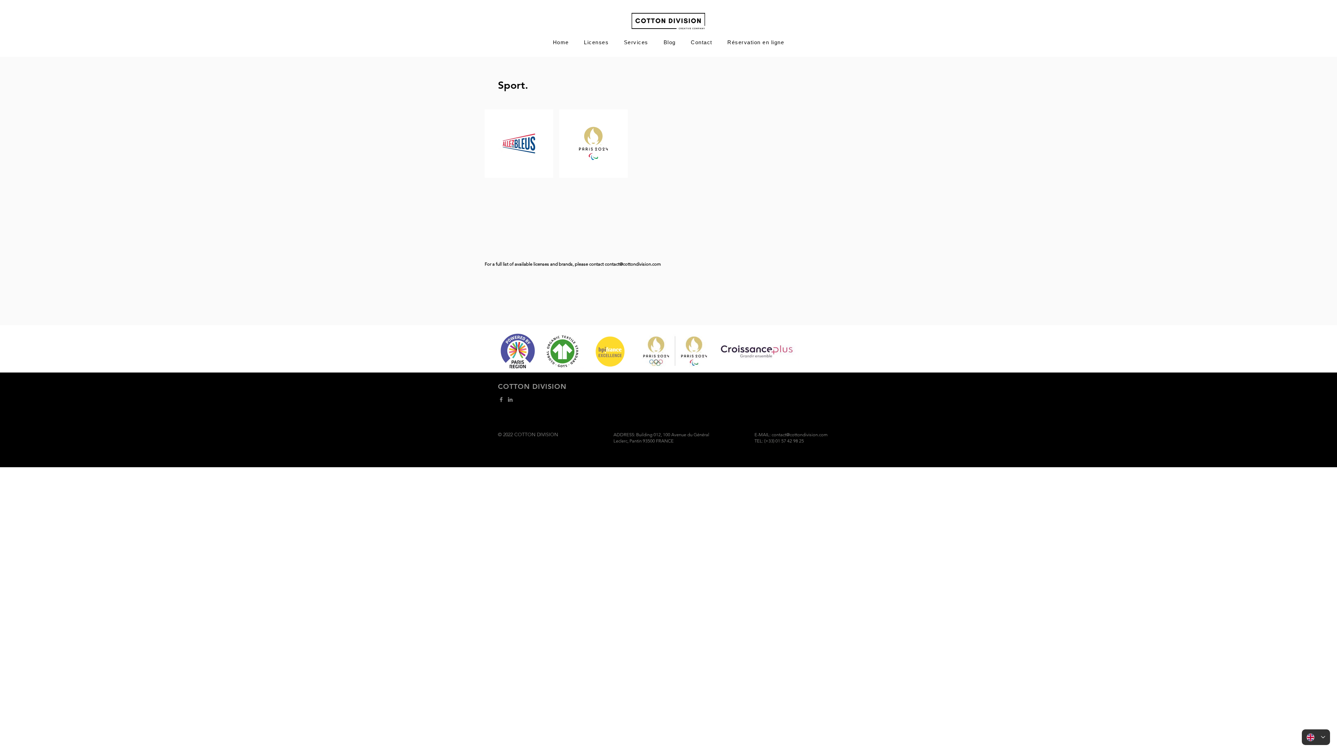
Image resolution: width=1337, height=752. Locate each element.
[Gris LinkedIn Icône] (510, 399)
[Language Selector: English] (1316, 737)
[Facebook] (501, 399)
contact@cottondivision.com (633, 264)
